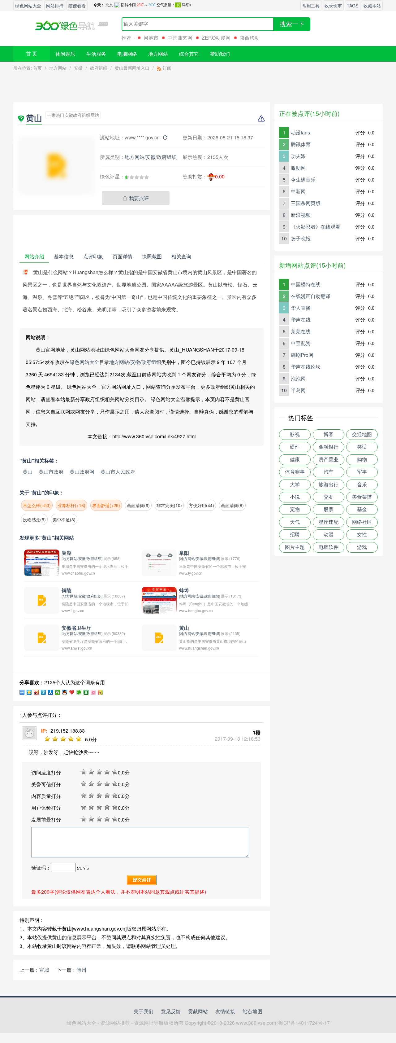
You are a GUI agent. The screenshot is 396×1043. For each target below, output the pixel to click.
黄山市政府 (51, 471)
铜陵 (66, 590)
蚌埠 (184, 590)
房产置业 (328, 459)
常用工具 (311, 5)
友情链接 (225, 1011)
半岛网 (298, 390)
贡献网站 (198, 1011)
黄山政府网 (82, 471)
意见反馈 (171, 1011)
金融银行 (328, 446)
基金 (362, 509)
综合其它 (189, 53)
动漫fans (300, 132)
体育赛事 (295, 472)
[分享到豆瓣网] (86, 692)
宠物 (295, 509)
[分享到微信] (57, 692)
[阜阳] (159, 562)
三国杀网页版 (306, 203)
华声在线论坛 (306, 366)
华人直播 (301, 307)
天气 (295, 522)
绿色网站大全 (28, 5)
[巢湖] (41, 562)
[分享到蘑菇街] (100, 692)
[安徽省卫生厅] (41, 637)
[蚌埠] (159, 599)
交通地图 (362, 434)
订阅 (166, 68)
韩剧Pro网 (302, 354)
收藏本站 (372, 5)
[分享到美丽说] (93, 692)
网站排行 (54, 5)
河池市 (151, 37)
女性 (362, 534)
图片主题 (295, 547)
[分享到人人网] (50, 692)
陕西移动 (250, 37)
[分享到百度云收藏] (72, 692)
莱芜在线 (301, 331)
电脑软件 (328, 547)
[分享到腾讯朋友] (79, 692)
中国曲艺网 (180, 37)
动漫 (329, 534)
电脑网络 (127, 53)
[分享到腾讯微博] (43, 692)
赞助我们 (220, 53)
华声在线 (301, 319)
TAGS (353, 5)
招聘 (295, 534)
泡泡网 (298, 378)
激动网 (298, 167)
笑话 (362, 446)
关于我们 (143, 1011)
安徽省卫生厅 (76, 628)
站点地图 (252, 1011)
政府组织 (98, 68)
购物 (362, 459)
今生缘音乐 (303, 179)
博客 (329, 434)
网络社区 (362, 522)
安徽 (78, 68)
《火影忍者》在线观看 (315, 226)
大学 (295, 484)
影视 (295, 434)
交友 (329, 497)
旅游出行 (328, 484)
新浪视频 (301, 214)
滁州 (81, 969)
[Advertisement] (141, 88)
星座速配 (328, 522)
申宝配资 (301, 343)
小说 (295, 497)
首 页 (31, 53)
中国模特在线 (306, 284)
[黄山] (159, 637)
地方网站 (158, 53)
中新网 (298, 191)
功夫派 (298, 156)
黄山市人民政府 (118, 471)
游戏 (362, 547)
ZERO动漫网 (216, 37)
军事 (362, 472)
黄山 (27, 471)
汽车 (329, 472)
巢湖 (66, 553)
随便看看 (77, 5)
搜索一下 (292, 24)
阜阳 (184, 553)
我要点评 (136, 198)
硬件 (295, 446)
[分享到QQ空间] (29, 692)
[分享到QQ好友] (64, 692)
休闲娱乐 (65, 53)
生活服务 (96, 53)
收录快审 (333, 5)
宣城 (44, 969)
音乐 (362, 484)
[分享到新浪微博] (36, 692)
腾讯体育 (301, 144)
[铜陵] (41, 599)
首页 (37, 68)
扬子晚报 (301, 238)
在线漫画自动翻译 (310, 296)
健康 (295, 459)
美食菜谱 (362, 497)
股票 (329, 509)
